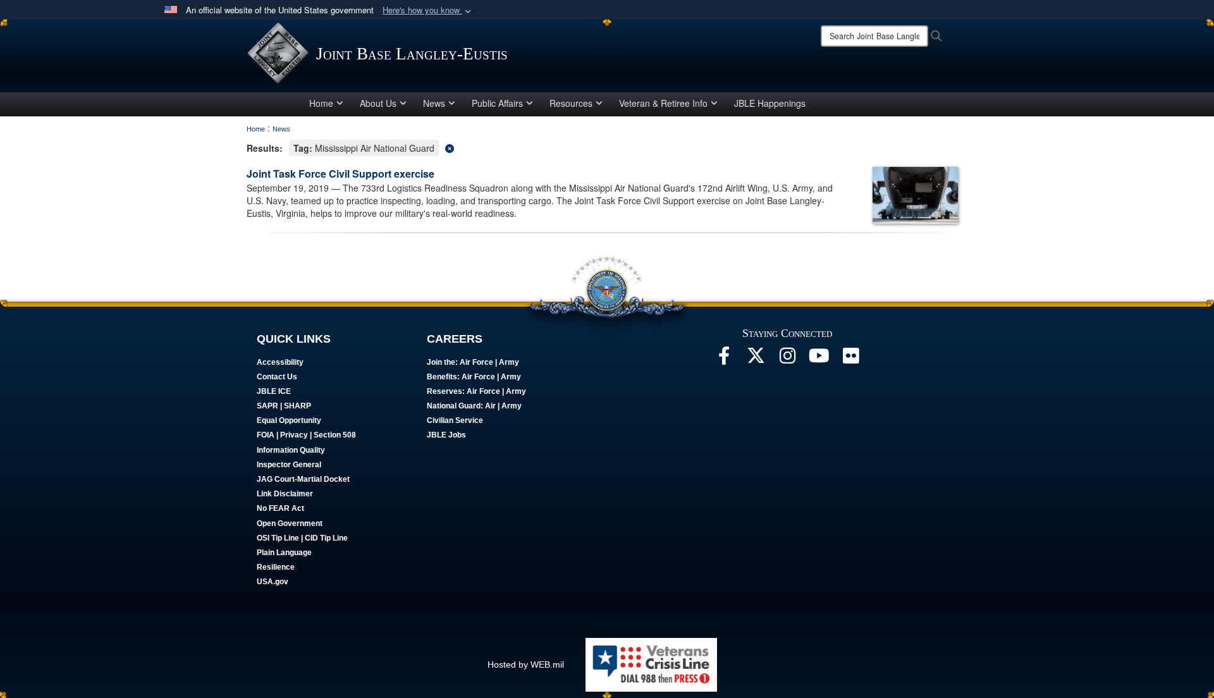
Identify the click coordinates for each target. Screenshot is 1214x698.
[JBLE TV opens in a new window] (819, 359)
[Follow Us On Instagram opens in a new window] (787, 359)
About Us (378, 103)
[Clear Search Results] (607, 147)
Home (321, 103)
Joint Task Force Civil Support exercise (340, 173)
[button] (428, 10)
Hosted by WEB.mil (525, 664)
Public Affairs (497, 103)
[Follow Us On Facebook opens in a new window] (724, 359)
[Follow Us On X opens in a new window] (755, 359)
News (434, 103)
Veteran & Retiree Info (663, 103)
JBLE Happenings (770, 103)
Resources (570, 103)
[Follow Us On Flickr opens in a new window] (850, 359)
